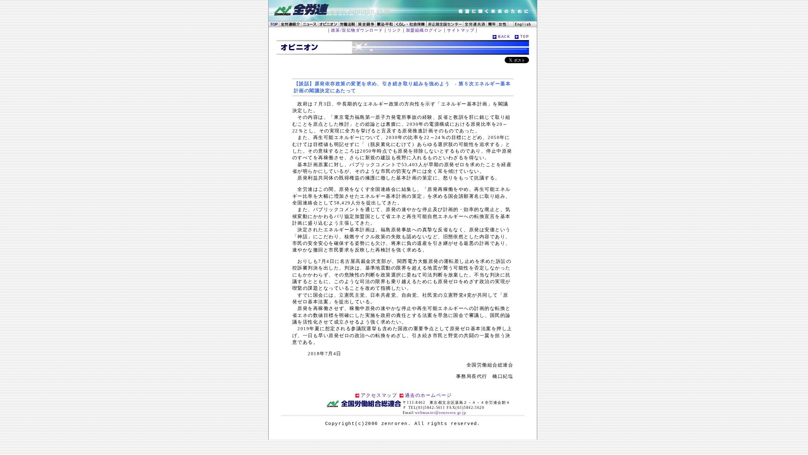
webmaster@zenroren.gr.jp (440, 412)
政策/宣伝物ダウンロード (357, 30)
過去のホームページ (428, 395)
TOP (524, 36)
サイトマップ (460, 30)
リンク (394, 30)
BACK (504, 36)
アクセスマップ (379, 395)
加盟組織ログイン (424, 30)
